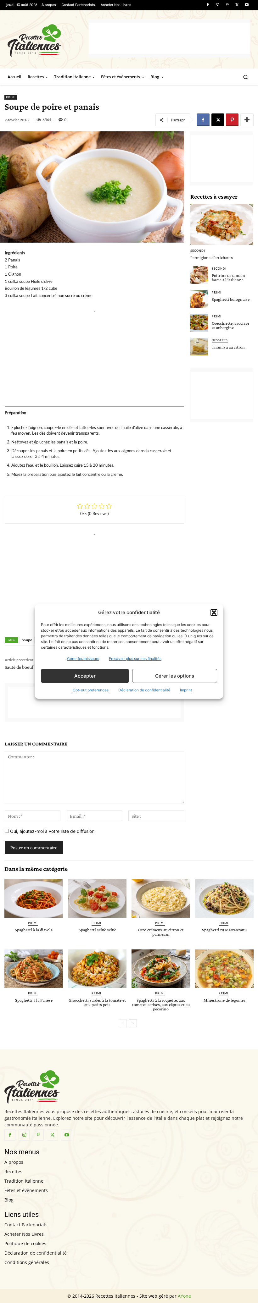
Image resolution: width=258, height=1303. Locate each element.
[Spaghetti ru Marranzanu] (224, 898)
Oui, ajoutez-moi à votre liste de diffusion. (52, 831)
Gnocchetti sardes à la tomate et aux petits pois (97, 1002)
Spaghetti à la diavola (34, 929)
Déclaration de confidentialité (144, 690)
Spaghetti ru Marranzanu (224, 929)
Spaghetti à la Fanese (34, 1000)
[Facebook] (207, 5)
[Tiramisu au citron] (199, 346)
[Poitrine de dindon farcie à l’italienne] (199, 275)
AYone (184, 1296)
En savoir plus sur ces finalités (135, 658)
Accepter (85, 676)
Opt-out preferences (91, 690)
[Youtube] (247, 5)
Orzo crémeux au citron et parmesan (161, 932)
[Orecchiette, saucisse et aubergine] (199, 323)
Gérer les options (174, 676)
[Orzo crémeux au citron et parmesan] (161, 898)
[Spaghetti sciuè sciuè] (97, 898)
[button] (214, 612)
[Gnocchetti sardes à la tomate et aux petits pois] (97, 968)
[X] (237, 5)
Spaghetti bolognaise (231, 299)
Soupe (27, 639)
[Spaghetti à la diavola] (33, 898)
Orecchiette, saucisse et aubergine (230, 325)
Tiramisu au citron (228, 346)
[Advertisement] (169, 38)
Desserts (220, 340)
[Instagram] (217, 5)
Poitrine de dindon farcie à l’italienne (228, 277)
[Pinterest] (227, 5)
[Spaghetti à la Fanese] (33, 968)
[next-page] (133, 1023)
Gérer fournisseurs (83, 658)
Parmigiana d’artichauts (211, 257)
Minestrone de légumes (224, 1000)
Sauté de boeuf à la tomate (30, 667)
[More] (247, 119)
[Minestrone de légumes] (224, 968)
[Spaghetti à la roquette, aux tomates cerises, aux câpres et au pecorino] (161, 968)
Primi (11, 97)
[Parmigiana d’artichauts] (221, 224)
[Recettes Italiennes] (48, 39)
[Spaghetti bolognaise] (199, 299)
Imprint (186, 690)
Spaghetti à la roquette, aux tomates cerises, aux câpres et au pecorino (161, 1004)
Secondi (197, 250)
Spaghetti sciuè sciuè (97, 929)
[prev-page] (123, 1023)
